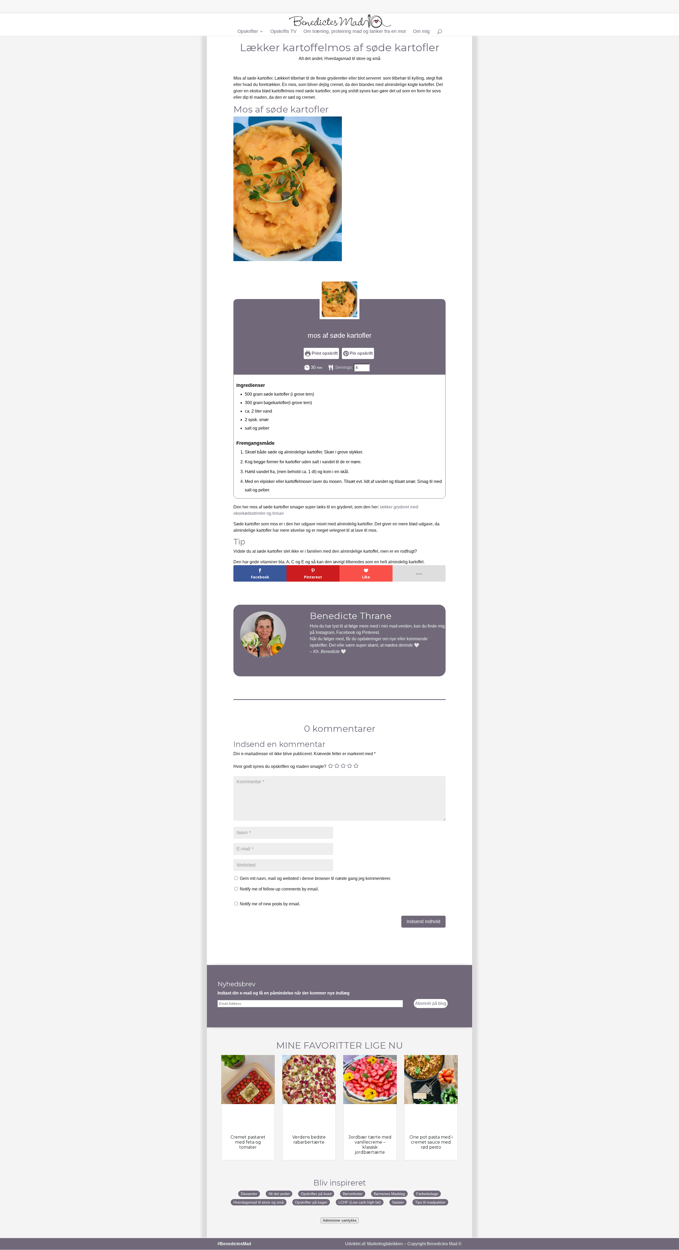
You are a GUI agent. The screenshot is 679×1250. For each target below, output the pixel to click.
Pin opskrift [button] (361, 353)
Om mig (421, 31)
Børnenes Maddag (389, 1194)
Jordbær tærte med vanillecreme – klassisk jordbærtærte (370, 1145)
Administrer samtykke (339, 1220)
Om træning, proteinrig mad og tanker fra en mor (354, 31)
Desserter (249, 1194)
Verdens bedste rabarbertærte (309, 1140)
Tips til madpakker (430, 1202)
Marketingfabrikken (385, 1244)
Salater (398, 1202)
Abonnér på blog (430, 1003)
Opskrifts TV (283, 31)
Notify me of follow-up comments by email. (279, 889)
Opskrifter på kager (311, 1202)
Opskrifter (247, 31)
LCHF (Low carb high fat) (359, 1202)
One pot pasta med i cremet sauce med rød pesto (431, 1142)
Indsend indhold (423, 921)
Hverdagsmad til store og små (352, 58)
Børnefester (353, 1194)
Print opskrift (324, 353)
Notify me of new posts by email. (270, 904)
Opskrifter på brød (316, 1194)
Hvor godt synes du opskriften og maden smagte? (279, 766)
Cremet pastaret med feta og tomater (247, 1142)
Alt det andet (310, 58)
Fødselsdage (427, 1194)
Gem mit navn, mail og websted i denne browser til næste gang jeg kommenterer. (315, 878)
